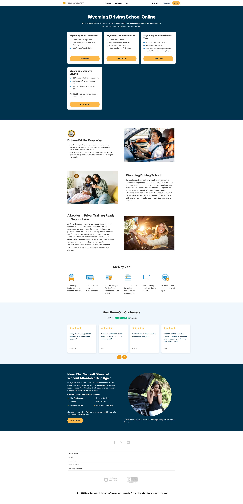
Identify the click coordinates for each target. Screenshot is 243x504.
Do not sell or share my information (155, 493)
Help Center (166, 3)
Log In (176, 3)
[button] (119, 357)
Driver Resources (73, 461)
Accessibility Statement (75, 468)
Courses (70, 457)
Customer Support (73, 453)
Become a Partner (73, 465)
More (126, 3)
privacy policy (126, 493)
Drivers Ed (107, 3)
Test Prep (118, 3)
